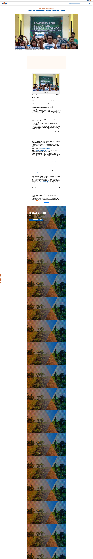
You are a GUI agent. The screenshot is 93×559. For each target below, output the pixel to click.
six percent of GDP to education (41, 150)
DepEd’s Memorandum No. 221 (45, 181)
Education (40, 8)
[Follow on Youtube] (84, 0)
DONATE (89, 0)
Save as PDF (46, 202)
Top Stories (52, 8)
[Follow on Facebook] (80, 0)
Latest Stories (43, 8)
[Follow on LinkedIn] (83, 0)
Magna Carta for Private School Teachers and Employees (45, 172)
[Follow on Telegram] (85, 0)
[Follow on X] (81, 0)
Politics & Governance (48, 8)
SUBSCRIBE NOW (36, 220)
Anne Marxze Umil (35, 52)
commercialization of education (45, 148)
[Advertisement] (48, 63)
